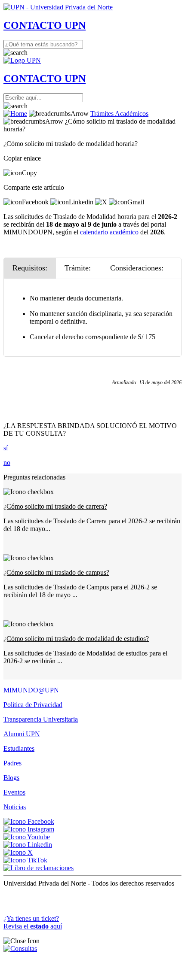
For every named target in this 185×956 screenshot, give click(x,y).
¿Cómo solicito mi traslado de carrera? (55, 506)
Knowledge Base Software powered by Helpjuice (92, 897)
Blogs (11, 777)
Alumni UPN (21, 733)
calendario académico (109, 232)
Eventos (14, 792)
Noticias (14, 806)
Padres (12, 763)
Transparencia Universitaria (40, 719)
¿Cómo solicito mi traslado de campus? (56, 572)
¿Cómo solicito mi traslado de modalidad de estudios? (76, 638)
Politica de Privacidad (32, 704)
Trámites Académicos (119, 113)
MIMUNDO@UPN (31, 690)
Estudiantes (18, 748)
